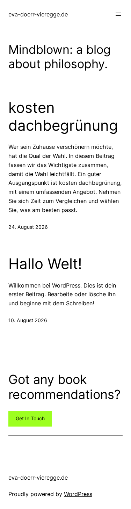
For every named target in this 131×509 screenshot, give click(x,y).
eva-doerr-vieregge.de (38, 14)
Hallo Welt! (45, 263)
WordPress (78, 493)
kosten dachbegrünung (63, 116)
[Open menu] (118, 14)
